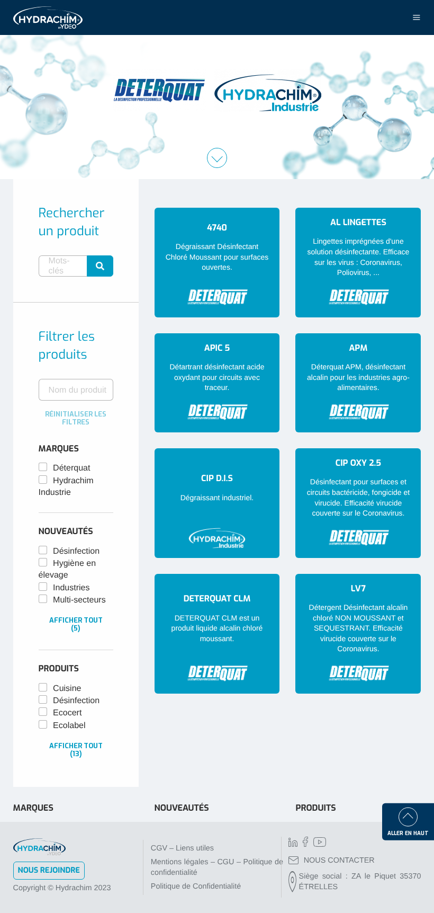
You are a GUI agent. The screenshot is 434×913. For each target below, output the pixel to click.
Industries (71, 587)
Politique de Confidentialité (196, 886)
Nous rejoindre (49, 870)
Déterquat (71, 468)
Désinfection (76, 551)
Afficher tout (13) (76, 749)
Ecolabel (69, 725)
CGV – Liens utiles (182, 848)
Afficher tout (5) (76, 624)
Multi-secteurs (79, 600)
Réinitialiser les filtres (75, 418)
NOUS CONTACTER (339, 860)
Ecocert (67, 712)
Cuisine (67, 688)
